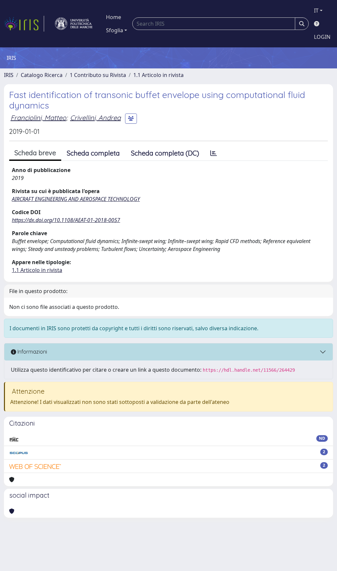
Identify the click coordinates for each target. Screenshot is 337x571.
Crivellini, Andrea (95, 117)
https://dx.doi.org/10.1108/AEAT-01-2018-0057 (66, 220)
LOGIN (322, 36)
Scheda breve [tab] (35, 153)
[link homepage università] (73, 24)
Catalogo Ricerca (42, 75)
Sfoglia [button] (114, 30)
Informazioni (31, 351)
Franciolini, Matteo (38, 117)
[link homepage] (24, 24)
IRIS (8, 75)
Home (113, 17)
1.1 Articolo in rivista (158, 75)
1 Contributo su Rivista (98, 75)
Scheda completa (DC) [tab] (165, 153)
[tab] (213, 153)
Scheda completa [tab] (93, 153)
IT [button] (316, 10)
